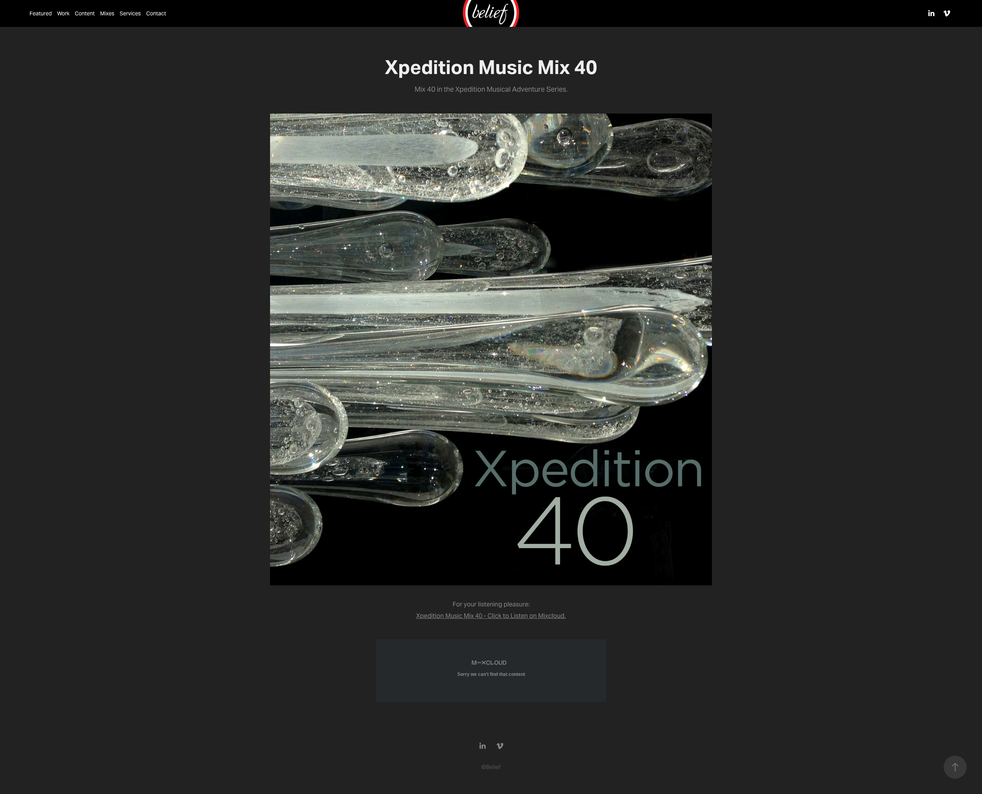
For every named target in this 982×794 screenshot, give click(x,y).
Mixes (107, 13)
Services (130, 13)
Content (85, 13)
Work (63, 13)
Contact (156, 13)
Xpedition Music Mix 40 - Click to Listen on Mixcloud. (491, 616)
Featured (41, 13)
